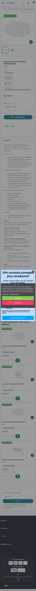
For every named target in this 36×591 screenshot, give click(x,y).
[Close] (33, 272)
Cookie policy (5, 294)
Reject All (18, 303)
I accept (18, 298)
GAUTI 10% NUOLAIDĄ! (18, 318)
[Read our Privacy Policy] (33, 311)
